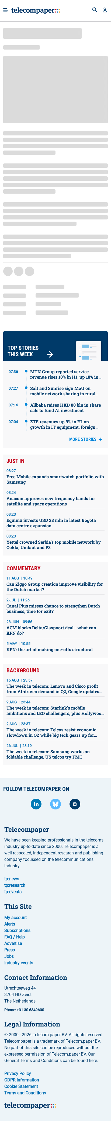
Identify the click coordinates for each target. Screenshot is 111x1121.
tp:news (11, 878)
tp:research (14, 885)
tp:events (13, 891)
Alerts (9, 924)
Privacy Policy (17, 1073)
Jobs (9, 956)
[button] (105, 10)
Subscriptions (17, 930)
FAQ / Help (14, 937)
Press (9, 949)
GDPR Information (21, 1079)
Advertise (13, 943)
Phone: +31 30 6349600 (24, 1010)
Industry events (18, 962)
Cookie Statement (21, 1086)
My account (15, 917)
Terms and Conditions (25, 1092)
